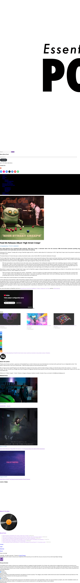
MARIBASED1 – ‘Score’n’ (5, 406)
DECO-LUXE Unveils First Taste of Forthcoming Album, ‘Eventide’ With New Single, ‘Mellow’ (22, 537)
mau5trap (29, 353)
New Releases (8, 189)
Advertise (2, 548)
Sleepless (48, 353)
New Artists (7, 190)
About (1, 551)
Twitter (38, 288)
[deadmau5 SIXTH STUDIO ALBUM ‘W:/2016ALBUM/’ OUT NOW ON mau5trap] (39, 319)
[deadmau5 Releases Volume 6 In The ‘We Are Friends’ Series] (66, 319)
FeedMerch (33, 288)
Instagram (42, 288)
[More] (1, 351)
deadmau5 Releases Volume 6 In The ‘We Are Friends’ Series (65, 325)
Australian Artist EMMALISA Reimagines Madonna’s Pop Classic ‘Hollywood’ (18, 538)
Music (3, 186)
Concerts (7, 191)
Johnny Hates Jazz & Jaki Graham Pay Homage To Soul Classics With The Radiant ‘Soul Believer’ (23, 539)
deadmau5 (11, 353)
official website (56, 288)
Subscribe (3, 160)
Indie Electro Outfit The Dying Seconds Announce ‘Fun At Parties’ (15, 479)
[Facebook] (1, 333)
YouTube (47, 288)
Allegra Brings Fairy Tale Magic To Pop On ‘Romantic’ (14, 540)
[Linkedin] (1, 339)
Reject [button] (57, 556)
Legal (3, 176)
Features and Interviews (7, 183)
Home (3, 178)
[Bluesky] (1, 347)
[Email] (1, 345)
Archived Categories (9, 181)
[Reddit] (1, 341)
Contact (1, 544)
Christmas (9, 182)
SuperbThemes (22, 555)
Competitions (8, 187)
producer (44, 353)
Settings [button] (60, 556)
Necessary (3, 572)
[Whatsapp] (1, 343)
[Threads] (1, 349)
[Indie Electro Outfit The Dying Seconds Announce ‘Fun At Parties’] (12, 475)
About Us (4, 177)
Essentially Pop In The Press (8, 185)
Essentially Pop (4, 246)
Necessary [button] (2, 570)
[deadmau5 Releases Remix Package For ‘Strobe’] (13, 319)
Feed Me (16, 353)
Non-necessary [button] (3, 577)
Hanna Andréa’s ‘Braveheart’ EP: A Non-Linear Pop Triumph (15, 535)
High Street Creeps (22, 353)
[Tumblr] (1, 337)
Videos (3, 193)
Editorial (6, 180)
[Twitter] (1, 335)
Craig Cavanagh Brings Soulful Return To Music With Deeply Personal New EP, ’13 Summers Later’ (24, 542)
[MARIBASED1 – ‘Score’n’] (18, 402)
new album (33, 353)
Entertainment (5, 194)
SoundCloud (23, 288)
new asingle (38, 353)
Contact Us (4, 174)
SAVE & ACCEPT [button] (3, 582)
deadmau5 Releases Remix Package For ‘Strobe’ (9, 325)
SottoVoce (28, 288)
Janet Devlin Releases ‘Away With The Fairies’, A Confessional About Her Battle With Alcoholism (22, 448)
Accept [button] (54, 556)
